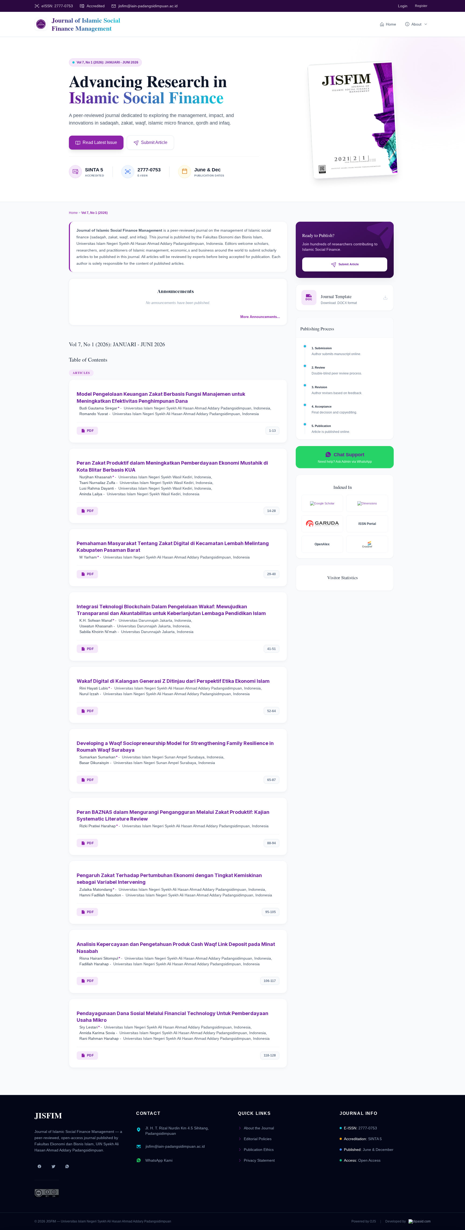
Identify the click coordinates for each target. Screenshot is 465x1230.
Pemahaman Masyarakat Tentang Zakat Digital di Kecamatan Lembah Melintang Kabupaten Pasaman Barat (173, 546)
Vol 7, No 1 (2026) (94, 212)
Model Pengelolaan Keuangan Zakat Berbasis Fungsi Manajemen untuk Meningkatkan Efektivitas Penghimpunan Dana (161, 397)
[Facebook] (39, 1166)
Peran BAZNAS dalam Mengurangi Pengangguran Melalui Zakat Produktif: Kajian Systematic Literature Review (173, 815)
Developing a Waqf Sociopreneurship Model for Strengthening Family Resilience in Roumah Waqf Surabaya (175, 746)
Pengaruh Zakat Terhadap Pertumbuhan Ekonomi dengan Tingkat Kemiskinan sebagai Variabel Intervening (169, 878)
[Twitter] (53, 1166)
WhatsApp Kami (158, 1160)
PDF (90, 431)
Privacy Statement (259, 1160)
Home (391, 24)
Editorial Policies (258, 1139)
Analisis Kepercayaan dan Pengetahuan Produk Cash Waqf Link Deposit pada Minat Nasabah (176, 947)
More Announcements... (260, 317)
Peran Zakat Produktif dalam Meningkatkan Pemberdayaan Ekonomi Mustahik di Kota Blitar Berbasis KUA (172, 466)
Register (421, 6)
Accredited (96, 6)
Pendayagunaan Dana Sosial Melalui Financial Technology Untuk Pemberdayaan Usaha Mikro (172, 1016)
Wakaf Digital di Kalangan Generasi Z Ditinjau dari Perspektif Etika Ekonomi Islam (173, 681)
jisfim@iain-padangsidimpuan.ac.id (148, 6)
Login (402, 6)
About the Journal (259, 1128)
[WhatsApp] (67, 1166)
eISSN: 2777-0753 (57, 6)
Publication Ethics (259, 1149)
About (416, 24)
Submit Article (154, 142)
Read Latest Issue (100, 142)
